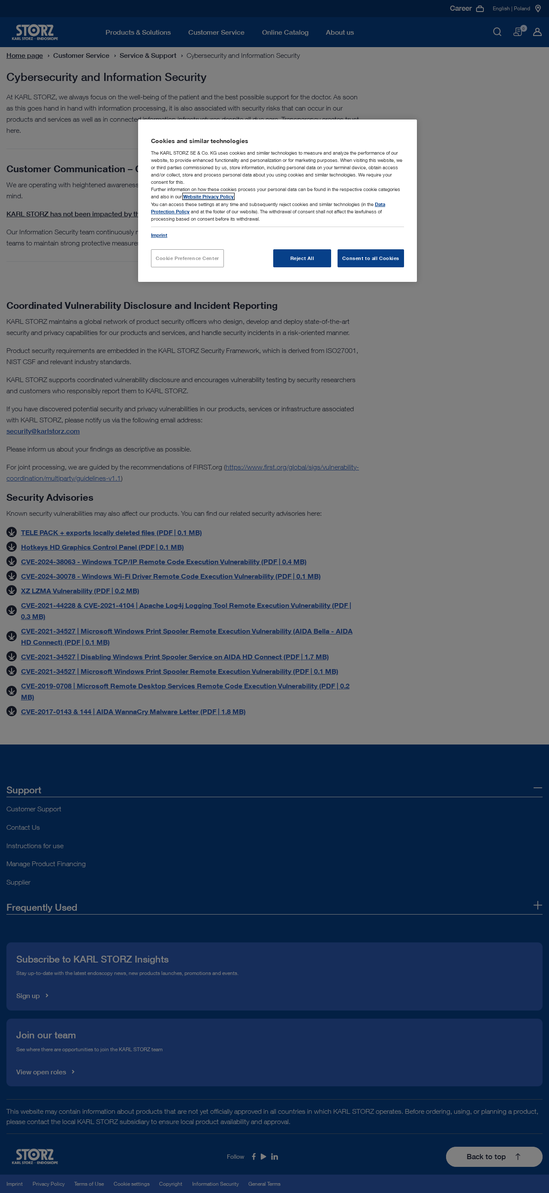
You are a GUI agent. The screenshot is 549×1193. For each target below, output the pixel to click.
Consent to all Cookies (370, 258)
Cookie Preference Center (187, 258)
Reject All (302, 258)
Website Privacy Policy (208, 196)
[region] (277, 201)
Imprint (159, 235)
